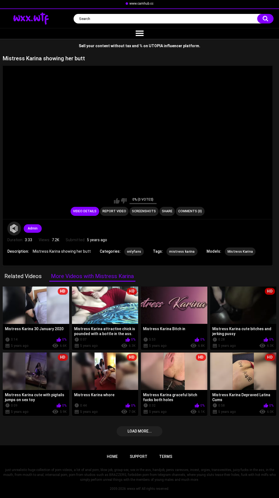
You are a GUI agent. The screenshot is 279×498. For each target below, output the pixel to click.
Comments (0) (190, 211)
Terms (165, 456)
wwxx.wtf (134, 489)
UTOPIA (156, 46)
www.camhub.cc (141, 3)
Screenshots (144, 211)
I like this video (117, 201)
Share (167, 211)
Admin (33, 228)
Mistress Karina (240, 252)
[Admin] (14, 228)
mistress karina (182, 252)
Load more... (140, 431)
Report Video (114, 211)
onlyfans (134, 252)
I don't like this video (124, 201)
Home (112, 456)
